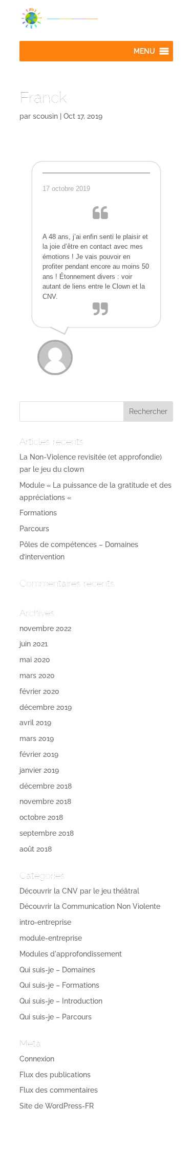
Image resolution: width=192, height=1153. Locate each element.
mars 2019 (36, 738)
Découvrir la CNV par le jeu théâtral (79, 891)
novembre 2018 (45, 801)
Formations (38, 513)
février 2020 (39, 691)
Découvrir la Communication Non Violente (89, 906)
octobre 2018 (41, 817)
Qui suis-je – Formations (59, 985)
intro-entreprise (45, 922)
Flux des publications (55, 1075)
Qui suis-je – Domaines (57, 970)
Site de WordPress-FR (56, 1106)
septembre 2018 (46, 833)
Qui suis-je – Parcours (55, 1017)
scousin (45, 116)
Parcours (34, 529)
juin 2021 (33, 644)
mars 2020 (37, 675)
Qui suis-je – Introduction (60, 1001)
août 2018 (35, 849)
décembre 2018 (45, 786)
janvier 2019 (39, 770)
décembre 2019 (45, 707)
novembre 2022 (45, 628)
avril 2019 (35, 723)
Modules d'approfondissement (70, 954)
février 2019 (38, 754)
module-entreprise (50, 938)
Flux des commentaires (58, 1090)
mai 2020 (34, 660)
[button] (144, 51)
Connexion (36, 1059)
